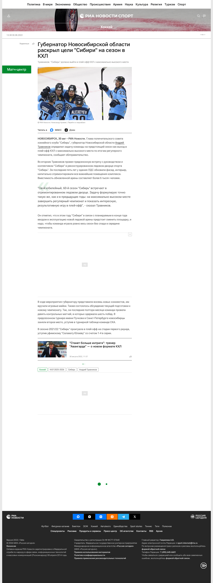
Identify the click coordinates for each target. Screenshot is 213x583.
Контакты (141, 531)
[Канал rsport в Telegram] (123, 517)
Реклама (72, 531)
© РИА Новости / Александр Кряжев (52, 123)
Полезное (167, 526)
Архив (159, 531)
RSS (151, 531)
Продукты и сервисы (90, 531)
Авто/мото (106, 526)
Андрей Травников (88, 369)
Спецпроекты (58, 531)
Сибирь (71, 369)
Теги (157, 526)
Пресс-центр (110, 531)
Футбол (45, 526)
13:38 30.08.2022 (15, 35)
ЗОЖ (85, 526)
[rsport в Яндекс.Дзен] (89, 517)
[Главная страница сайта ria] (96, 16)
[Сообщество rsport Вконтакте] (100, 517)
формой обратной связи (153, 549)
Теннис (148, 526)
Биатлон (76, 526)
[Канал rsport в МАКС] (78, 517)
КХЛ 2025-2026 (57, 369)
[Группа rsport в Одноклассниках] (112, 517)
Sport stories (136, 526)
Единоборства (120, 526)
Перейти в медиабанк (76, 123)
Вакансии (11, 546)
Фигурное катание (60, 526)
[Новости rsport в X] (134, 517)
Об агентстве (126, 531)
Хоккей (42, 369)
